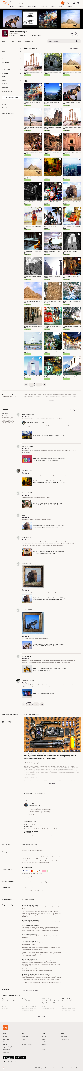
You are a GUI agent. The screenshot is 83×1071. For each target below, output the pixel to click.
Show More (41, 1016)
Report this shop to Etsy (8, 113)
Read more (51, 400)
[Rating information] (10, 36)
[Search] (63, 3)
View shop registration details (30, 990)
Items (3, 41)
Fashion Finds (43, 6)
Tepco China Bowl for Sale (48, 1002)
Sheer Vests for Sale (67, 1000)
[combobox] (35, 3)
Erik (23, 563)
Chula (23, 492)
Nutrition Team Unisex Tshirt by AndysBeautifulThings (30, 1009)
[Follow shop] (77, 33)
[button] (72, 33)
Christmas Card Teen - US (8, 1000)
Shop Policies (29, 41)
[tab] (12, 48)
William (23, 414)
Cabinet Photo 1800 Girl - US (49, 1008)
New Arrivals (21, 6)
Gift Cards (69, 6)
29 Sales (4, 104)
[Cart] (78, 3)
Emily (23, 470)
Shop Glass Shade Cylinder (69, 1008)
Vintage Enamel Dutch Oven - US (50, 1000)
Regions (78, 1068)
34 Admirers (5, 107)
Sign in (69, 3)
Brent (28, 422)
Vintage (53, 6)
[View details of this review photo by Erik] (33, 576)
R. (22, 656)
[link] (26, 384)
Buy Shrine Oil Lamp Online (69, 1010)
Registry (61, 6)
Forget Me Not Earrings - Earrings (30, 1000)
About (19, 41)
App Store (8, 1057)
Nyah (23, 446)
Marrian (24, 680)
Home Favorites (32, 6)
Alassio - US (5, 1008)
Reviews (11, 41)
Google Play (20, 1057)
